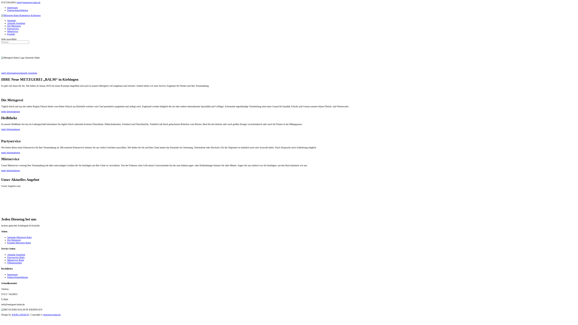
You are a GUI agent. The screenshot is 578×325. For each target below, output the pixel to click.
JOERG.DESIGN (20, 314)
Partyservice (13, 28)
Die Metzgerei (14, 26)
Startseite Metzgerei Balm (19, 237)
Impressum (12, 7)
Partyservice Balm (16, 257)
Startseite (11, 20)
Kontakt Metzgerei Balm (19, 242)
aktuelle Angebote (28, 73)
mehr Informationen (10, 73)
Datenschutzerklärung (17, 10)
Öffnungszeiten (14, 263)
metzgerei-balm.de (52, 314)
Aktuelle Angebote (16, 23)
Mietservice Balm (15, 260)
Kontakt (11, 34)
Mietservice (12, 31)
